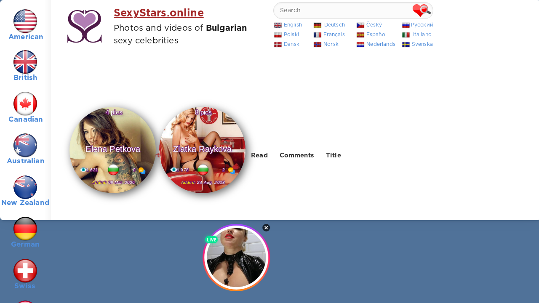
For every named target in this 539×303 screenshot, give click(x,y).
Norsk (331, 44)
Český (374, 25)
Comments (297, 155)
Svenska (422, 44)
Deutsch (334, 25)
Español (376, 34)
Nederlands (380, 44)
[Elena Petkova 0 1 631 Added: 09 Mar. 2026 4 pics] (112, 193)
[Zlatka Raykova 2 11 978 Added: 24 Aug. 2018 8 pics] (202, 193)
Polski (291, 34)
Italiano (422, 34)
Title (333, 155)
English (293, 25)
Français (334, 34)
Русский (422, 25)
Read (259, 155)
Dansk (291, 44)
